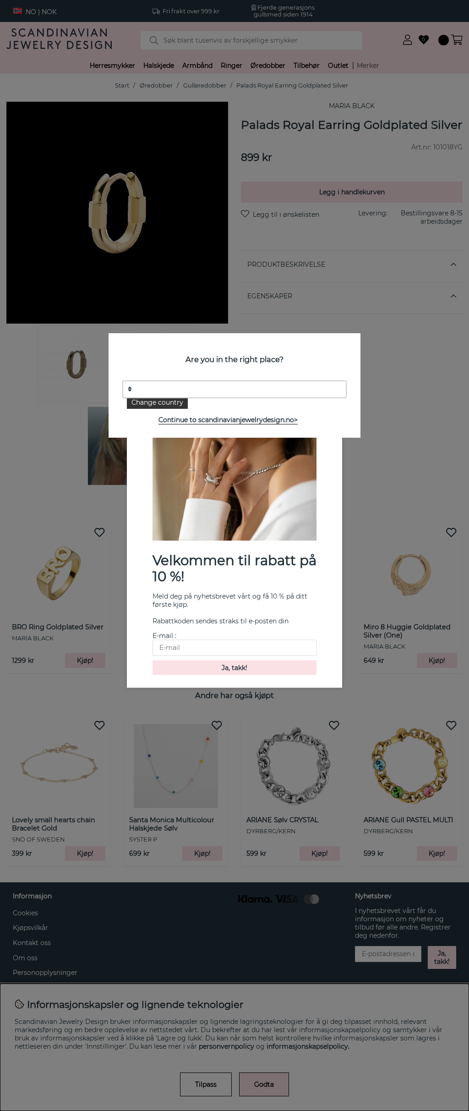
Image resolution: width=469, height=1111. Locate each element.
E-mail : (164, 635)
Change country (157, 402)
